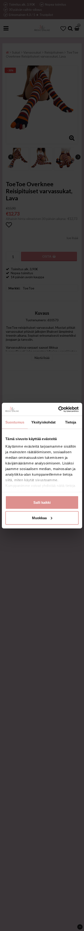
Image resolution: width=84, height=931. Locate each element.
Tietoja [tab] (70, 422)
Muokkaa (39, 518)
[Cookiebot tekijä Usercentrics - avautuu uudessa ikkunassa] (59, 409)
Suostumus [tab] (14, 422)
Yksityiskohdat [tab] (43, 422)
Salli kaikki (42, 502)
